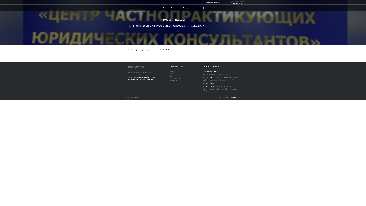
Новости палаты (174, 19)
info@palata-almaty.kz (213, 2)
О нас (165, 8)
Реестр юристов (188, 8)
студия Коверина (235, 97)
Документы (175, 8)
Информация (205, 8)
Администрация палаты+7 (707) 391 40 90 (238, 2)
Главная (156, 8)
